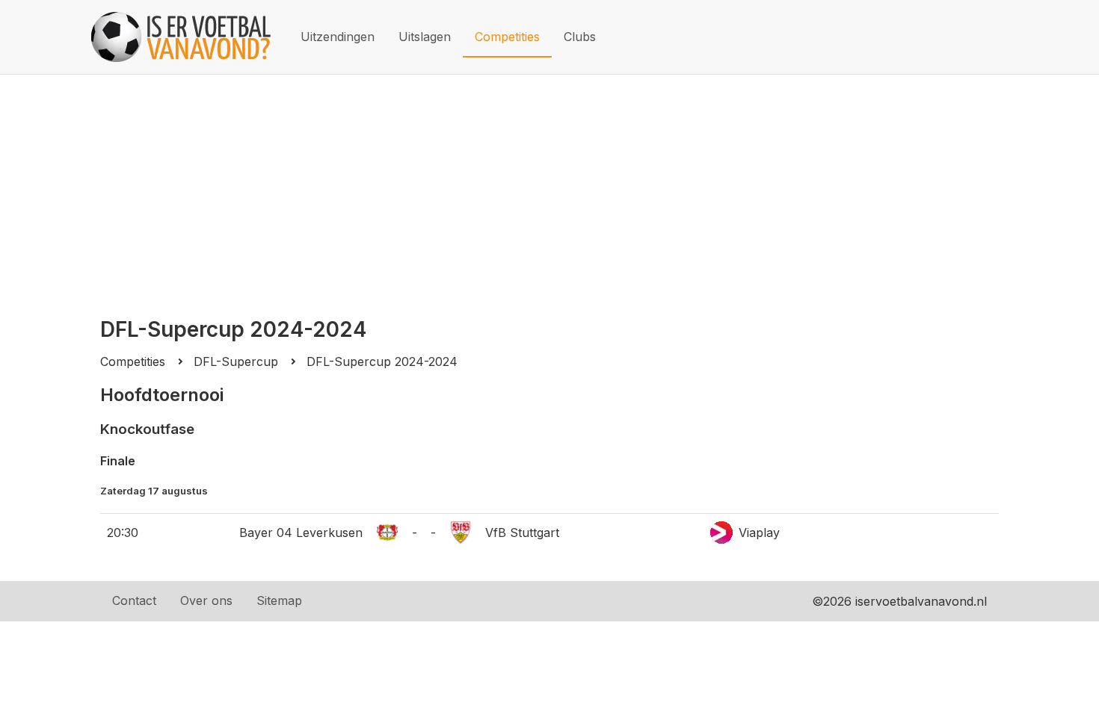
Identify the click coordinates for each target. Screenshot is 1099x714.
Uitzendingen (338, 36)
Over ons (206, 600)
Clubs (580, 36)
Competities (507, 36)
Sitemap (279, 600)
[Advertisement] (549, 186)
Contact (134, 600)
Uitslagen (424, 36)
